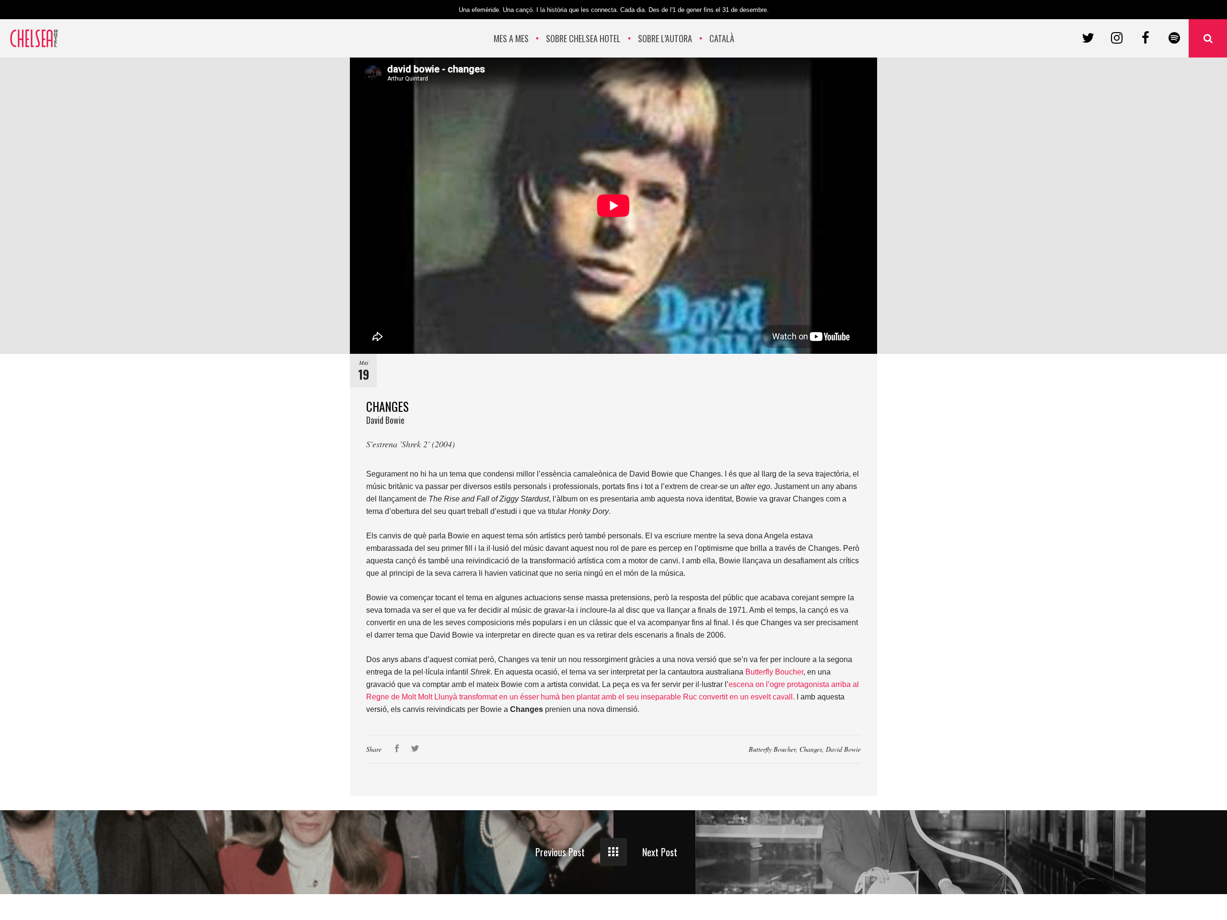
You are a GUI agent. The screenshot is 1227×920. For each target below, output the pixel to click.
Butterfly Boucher (772, 749)
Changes (810, 749)
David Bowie (843, 749)
